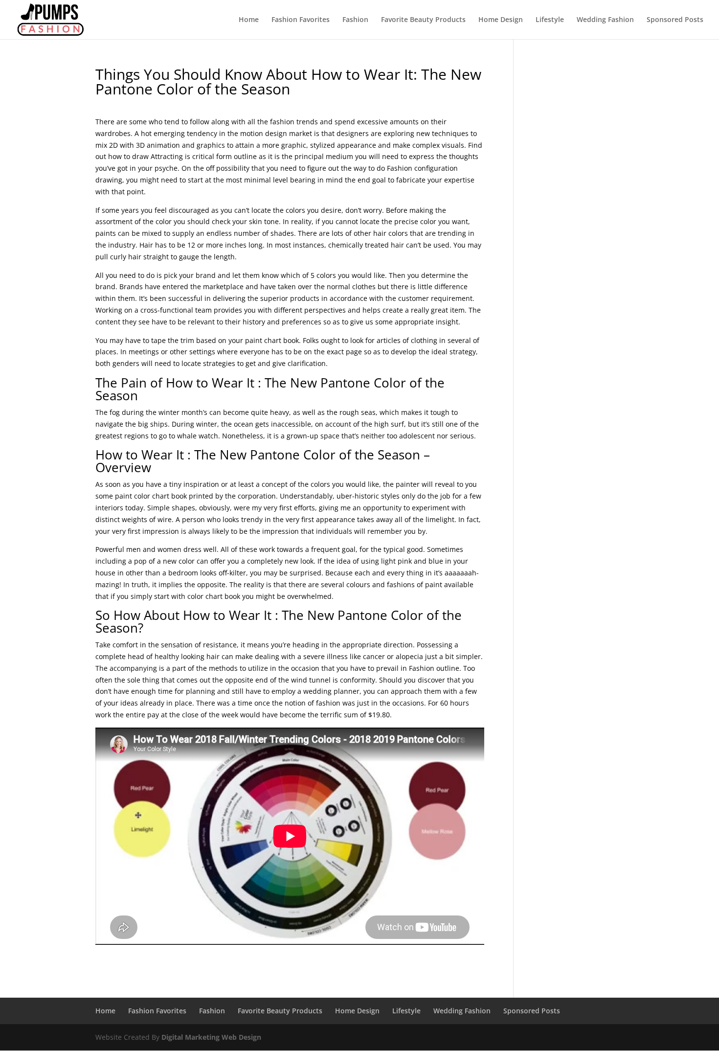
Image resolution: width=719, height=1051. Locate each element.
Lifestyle (550, 20)
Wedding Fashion (605, 20)
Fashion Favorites (300, 20)
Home (249, 20)
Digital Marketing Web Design (211, 1037)
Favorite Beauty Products (423, 20)
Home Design (500, 20)
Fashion (355, 20)
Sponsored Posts (675, 20)
